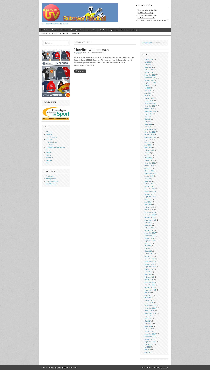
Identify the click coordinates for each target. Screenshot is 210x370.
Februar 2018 (149, 228)
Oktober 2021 (149, 166)
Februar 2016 (149, 277)
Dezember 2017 (150, 233)
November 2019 (150, 191)
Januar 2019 (148, 209)
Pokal (48, 163)
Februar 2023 (149, 150)
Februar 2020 (149, 184)
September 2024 (150, 111)
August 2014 (148, 316)
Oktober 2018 (149, 217)
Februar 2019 (149, 207)
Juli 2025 (147, 88)
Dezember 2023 (150, 129)
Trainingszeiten (76, 30)
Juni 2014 (147, 318)
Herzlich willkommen (91, 50)
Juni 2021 (147, 168)
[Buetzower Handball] (79, 11)
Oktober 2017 (149, 238)
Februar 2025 (149, 98)
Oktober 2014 (149, 311)
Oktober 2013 (149, 339)
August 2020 (148, 176)
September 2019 (150, 197)
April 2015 (147, 295)
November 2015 (150, 285)
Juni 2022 (147, 155)
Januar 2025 (148, 101)
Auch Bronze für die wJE (146, 18)
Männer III (75, 33)
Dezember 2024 (150, 103)
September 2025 (150, 83)
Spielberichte (52, 142)
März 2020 (148, 181)
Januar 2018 (148, 230)
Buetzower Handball (58, 367)
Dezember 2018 (150, 212)
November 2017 (150, 235)
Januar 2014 (148, 331)
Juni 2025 (147, 90)
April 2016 (147, 272)
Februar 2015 (149, 300)
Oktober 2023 (149, 134)
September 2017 (150, 241)
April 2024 (147, 121)
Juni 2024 (147, 116)
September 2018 (150, 220)
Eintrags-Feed (51, 178)
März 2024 (148, 124)
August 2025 (148, 85)
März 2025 (148, 96)
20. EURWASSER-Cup (145, 13)
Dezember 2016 (150, 259)
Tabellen (103, 30)
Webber (78, 52)
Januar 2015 (148, 303)
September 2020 (150, 173)
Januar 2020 (148, 186)
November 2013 (150, 336)
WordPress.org (51, 184)
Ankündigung (52, 137)
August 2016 (148, 269)
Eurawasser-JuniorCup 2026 (148, 10)
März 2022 (148, 158)
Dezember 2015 (150, 282)
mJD (50, 145)
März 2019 (148, 204)
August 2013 (148, 344)
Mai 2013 (147, 349)
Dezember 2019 (150, 189)
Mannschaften (91, 30)
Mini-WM (49, 160)
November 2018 (150, 215)
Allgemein (49, 132)
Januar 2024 (148, 127)
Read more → (80, 71)
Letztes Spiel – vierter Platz (147, 15)
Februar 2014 (149, 329)
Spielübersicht (147, 43)
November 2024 (150, 106)
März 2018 (148, 225)
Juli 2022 (147, 153)
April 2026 (147, 64)
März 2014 (148, 326)
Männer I (44, 33)
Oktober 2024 (149, 109)
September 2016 (150, 266)
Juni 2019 (147, 199)
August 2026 (148, 59)
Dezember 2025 (150, 75)
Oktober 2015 (149, 287)
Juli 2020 (147, 178)
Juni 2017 (147, 243)
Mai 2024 (147, 119)
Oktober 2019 (149, 194)
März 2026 (148, 67)
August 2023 (148, 140)
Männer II (55, 33)
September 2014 (150, 313)
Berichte (55, 30)
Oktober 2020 (149, 171)
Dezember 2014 (150, 305)
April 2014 (147, 324)
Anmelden (49, 176)
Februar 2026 (149, 70)
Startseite (44, 30)
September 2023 (150, 137)
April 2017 (147, 248)
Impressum (113, 30)
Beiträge (49, 134)
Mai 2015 (147, 292)
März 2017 (148, 251)
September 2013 (150, 342)
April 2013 (147, 352)
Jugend (48, 152)
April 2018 (147, 223)
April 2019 (147, 202)
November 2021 (150, 163)
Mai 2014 (147, 321)
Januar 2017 (148, 256)
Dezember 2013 (150, 334)
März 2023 (148, 147)
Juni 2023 (147, 142)
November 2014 (150, 308)
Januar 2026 (148, 72)
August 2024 (148, 114)
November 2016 (150, 261)
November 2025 (150, 77)
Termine (64, 30)
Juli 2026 (147, 62)
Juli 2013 (147, 347)
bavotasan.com (163, 367)
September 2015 (150, 290)
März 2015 (148, 298)
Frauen (65, 33)
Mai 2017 (147, 246)
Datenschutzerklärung (129, 30)
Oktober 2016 (149, 264)
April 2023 (147, 145)
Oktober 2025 (149, 80)
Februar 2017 (149, 254)
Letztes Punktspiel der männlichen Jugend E (153, 20)
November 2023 (150, 132)
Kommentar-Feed (52, 181)
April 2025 (147, 93)
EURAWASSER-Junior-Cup (55, 147)
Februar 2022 (149, 160)
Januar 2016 (148, 279)
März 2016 (148, 274)
